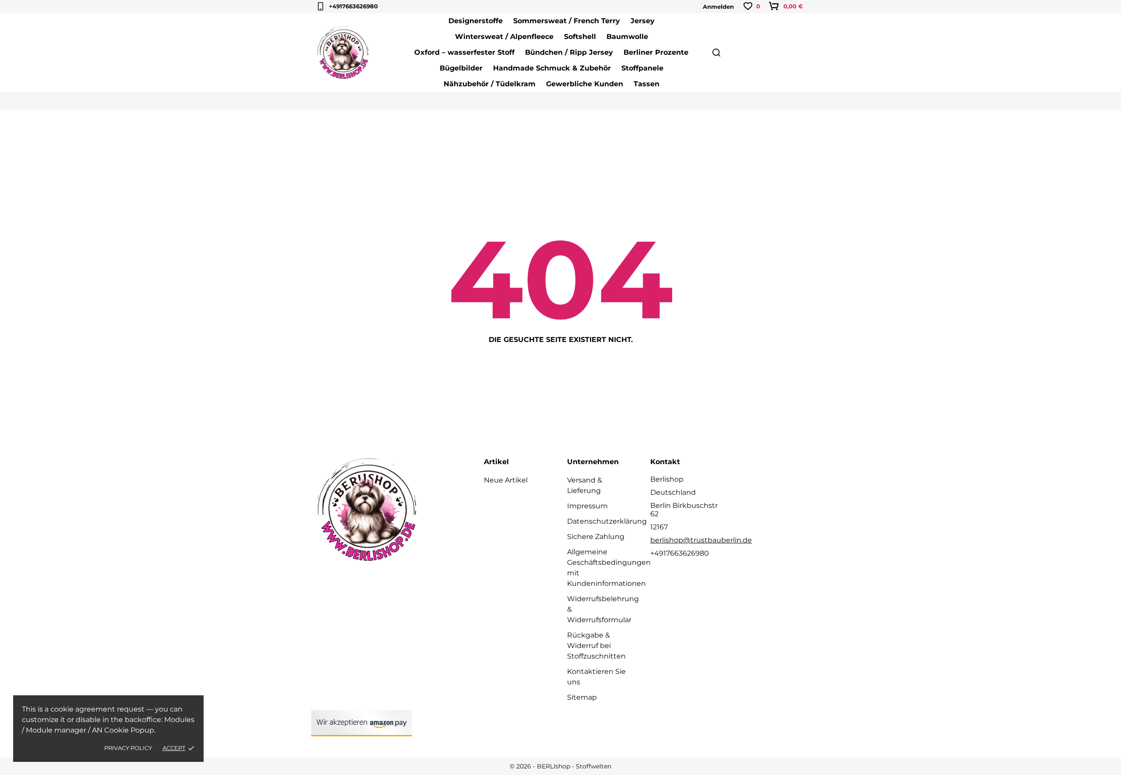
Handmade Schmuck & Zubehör (552, 68)
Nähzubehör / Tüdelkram (490, 84)
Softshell (580, 36)
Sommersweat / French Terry (566, 21)
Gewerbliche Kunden (584, 84)
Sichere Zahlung (595, 536)
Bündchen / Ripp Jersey (569, 52)
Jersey (643, 21)
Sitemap (582, 697)
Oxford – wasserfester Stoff (464, 52)
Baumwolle (627, 36)
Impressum (587, 506)
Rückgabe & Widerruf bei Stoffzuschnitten (596, 645)
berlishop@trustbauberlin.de (701, 540)
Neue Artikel (506, 480)
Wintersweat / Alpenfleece (504, 36)
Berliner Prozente (656, 52)
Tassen (646, 84)
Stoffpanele (642, 68)
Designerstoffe (475, 21)
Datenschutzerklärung (607, 521)
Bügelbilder (461, 68)
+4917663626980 (353, 6)
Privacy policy (128, 747)
